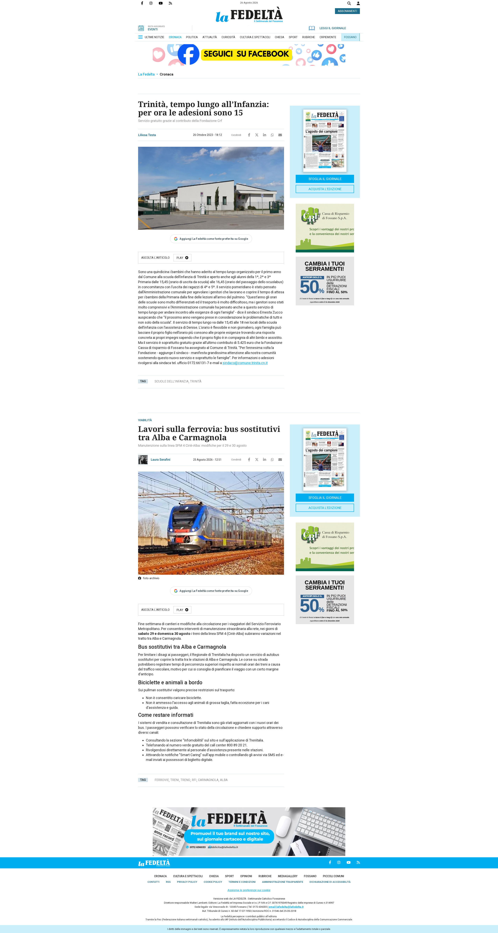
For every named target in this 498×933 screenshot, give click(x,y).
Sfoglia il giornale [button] (325, 179)
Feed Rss (173, 3)
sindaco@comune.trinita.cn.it (245, 363)
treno (185, 780)
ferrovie (162, 780)
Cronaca (166, 74)
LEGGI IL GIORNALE (333, 28)
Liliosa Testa (147, 135)
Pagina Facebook (145, 3)
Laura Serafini (160, 459)
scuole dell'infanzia (172, 381)
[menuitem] (154, 37)
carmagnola (208, 780)
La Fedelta (146, 74)
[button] (358, 3)
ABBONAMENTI (347, 11)
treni (174, 780)
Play (180, 257)
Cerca (349, 3)
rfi (194, 780)
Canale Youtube (164, 3)
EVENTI (153, 29)
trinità (195, 381)
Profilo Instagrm (154, 3)
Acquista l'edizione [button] (325, 189)
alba (224, 780)
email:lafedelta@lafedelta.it (286, 906)
